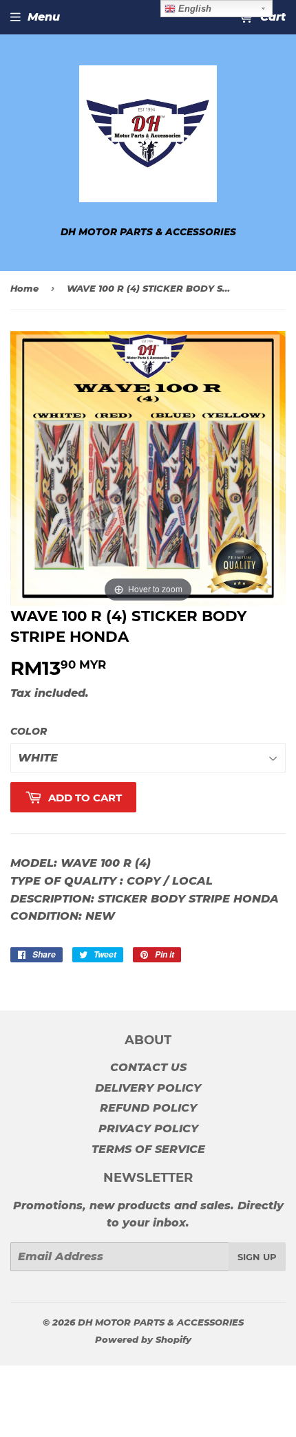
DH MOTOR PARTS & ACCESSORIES (161, 1322)
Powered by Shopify (143, 1339)
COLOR (28, 731)
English (193, 8)
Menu (44, 16)
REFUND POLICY (148, 1107)
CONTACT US (148, 1067)
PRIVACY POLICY (148, 1128)
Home (24, 288)
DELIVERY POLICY (148, 1087)
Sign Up (257, 1256)
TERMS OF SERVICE (148, 1149)
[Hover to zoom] (148, 468)
